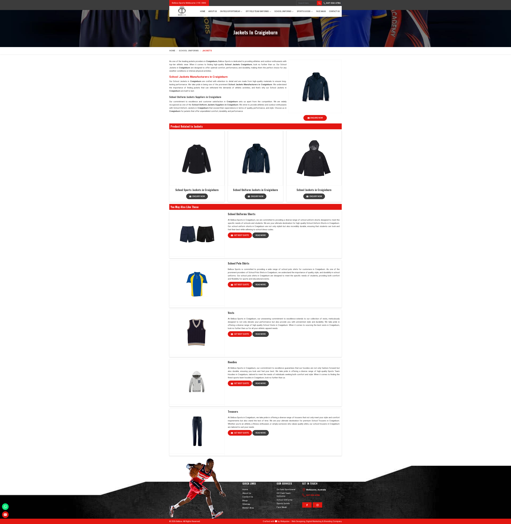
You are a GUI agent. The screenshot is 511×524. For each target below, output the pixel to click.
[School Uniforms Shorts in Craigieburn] (196, 233)
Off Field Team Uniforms (257, 11)
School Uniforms (282, 11)
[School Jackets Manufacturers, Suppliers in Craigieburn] (314, 158)
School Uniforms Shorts (241, 214)
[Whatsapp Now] (5, 506)
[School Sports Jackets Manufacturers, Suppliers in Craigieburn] (196, 158)
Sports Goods (304, 11)
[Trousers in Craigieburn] (196, 431)
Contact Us (334, 11)
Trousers (233, 411)
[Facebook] (307, 505)
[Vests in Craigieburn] (196, 332)
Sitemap (246, 504)
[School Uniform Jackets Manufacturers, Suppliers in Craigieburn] (255, 158)
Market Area (248, 508)
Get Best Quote (241, 235)
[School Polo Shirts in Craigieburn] (196, 283)
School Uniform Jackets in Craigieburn (255, 189)
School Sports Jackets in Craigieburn (197, 189)
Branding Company (333, 521)
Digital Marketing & (315, 521)
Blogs (245, 500)
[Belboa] (182, 11)
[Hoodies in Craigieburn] (196, 381)
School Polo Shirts (238, 263)
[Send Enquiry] (5, 514)
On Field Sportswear (230, 11)
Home (202, 11)
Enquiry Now (198, 196)
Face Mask (321, 11)
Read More (261, 235)
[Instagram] (317, 505)
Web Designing (298, 521)
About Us (212, 11)
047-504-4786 (333, 3)
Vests (231, 312)
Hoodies (232, 362)
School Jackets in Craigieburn (314, 189)
